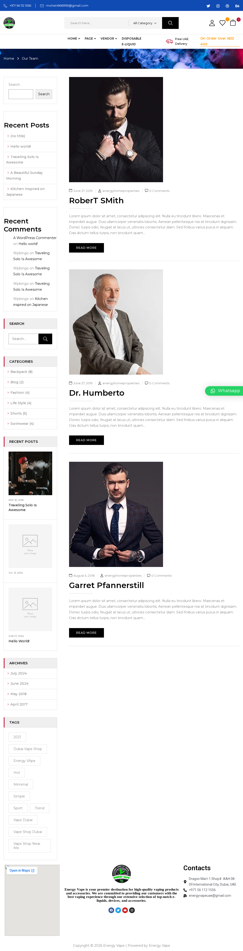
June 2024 (19, 683)
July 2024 (18, 673)
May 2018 (18, 694)
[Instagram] (132, 910)
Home (9, 58)
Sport (18, 808)
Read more (86, 247)
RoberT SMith (96, 200)
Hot (17, 772)
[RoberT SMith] (116, 79)
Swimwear (19, 423)
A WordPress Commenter (34, 238)
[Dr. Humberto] (116, 272)
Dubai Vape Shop (28, 749)
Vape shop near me (27, 846)
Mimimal (21, 784)
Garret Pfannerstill (106, 585)
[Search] (45, 339)
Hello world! (20, 146)
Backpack (18, 372)
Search (14, 84)
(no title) (17, 136)
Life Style (18, 403)
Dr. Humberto (96, 393)
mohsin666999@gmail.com (67, 5)
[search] (170, 23)
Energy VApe (24, 761)
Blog (14, 382)
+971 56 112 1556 (20, 5)
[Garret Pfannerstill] (116, 464)
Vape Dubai (23, 820)
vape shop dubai (28, 832)
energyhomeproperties (121, 191)
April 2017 (19, 704)
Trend (39, 808)
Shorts (16, 413)
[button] (233, 23)
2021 (17, 737)
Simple (19, 796)
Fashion (17, 392)
